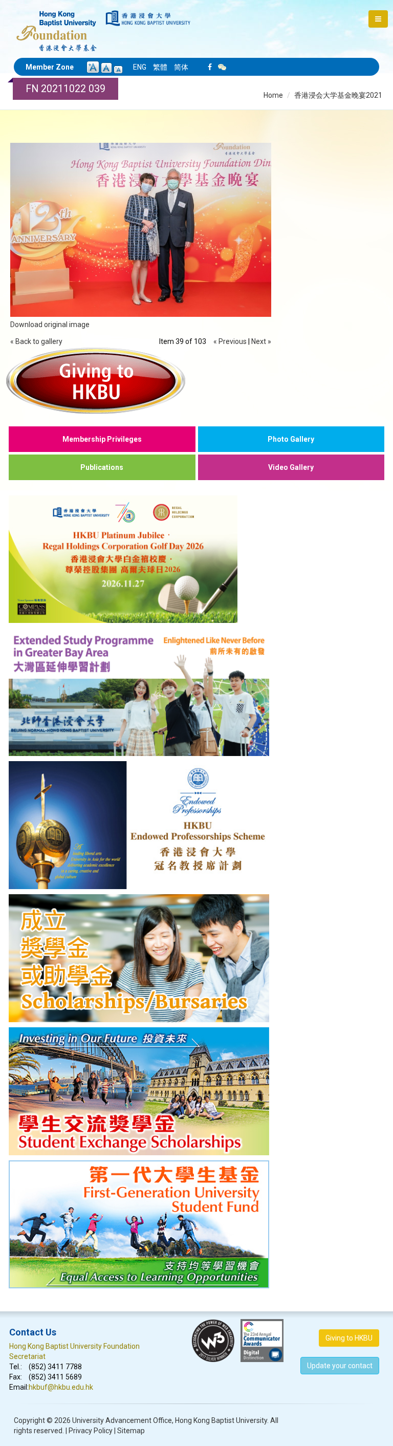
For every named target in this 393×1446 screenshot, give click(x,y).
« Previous (230, 341)
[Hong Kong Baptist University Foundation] (56, 25)
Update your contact (340, 1366)
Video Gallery (291, 467)
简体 (181, 67)
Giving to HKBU (349, 1338)
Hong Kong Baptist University (221, 1420)
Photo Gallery (291, 439)
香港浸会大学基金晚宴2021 (338, 95)
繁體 (160, 67)
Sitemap (131, 1431)
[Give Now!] (196, 380)
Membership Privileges (102, 439)
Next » (261, 341)
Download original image (50, 324)
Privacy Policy (91, 1431)
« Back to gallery (36, 341)
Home (273, 95)
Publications (101, 467)
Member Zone (50, 67)
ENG (139, 67)
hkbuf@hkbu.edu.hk (61, 1387)
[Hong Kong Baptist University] (148, 18)
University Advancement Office (122, 1420)
